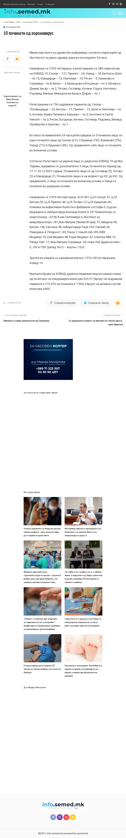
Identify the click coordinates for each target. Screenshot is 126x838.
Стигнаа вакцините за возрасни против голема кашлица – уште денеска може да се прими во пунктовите (42, 532)
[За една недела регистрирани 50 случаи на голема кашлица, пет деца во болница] (42, 648)
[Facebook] (109, 4)
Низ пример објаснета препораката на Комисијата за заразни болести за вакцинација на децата (83, 532)
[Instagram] (113, 4)
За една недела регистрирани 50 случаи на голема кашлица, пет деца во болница (42, 669)
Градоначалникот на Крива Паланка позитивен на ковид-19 (12, 101)
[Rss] (121, 4)
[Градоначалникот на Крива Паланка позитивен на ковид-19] (12, 84)
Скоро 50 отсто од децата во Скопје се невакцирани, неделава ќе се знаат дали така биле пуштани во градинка (83, 622)
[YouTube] (117, 4)
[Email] (17, 59)
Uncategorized (13, 27)
